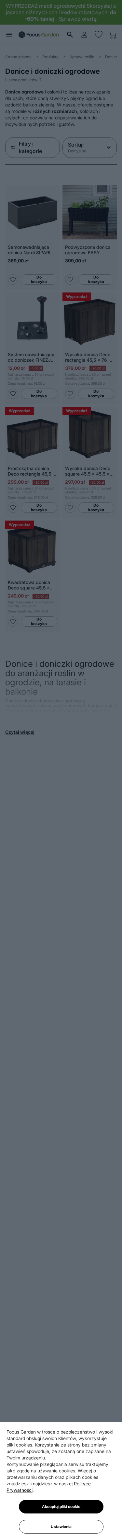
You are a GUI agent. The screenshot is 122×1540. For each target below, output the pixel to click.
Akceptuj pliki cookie (61, 1506)
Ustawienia (61, 1526)
